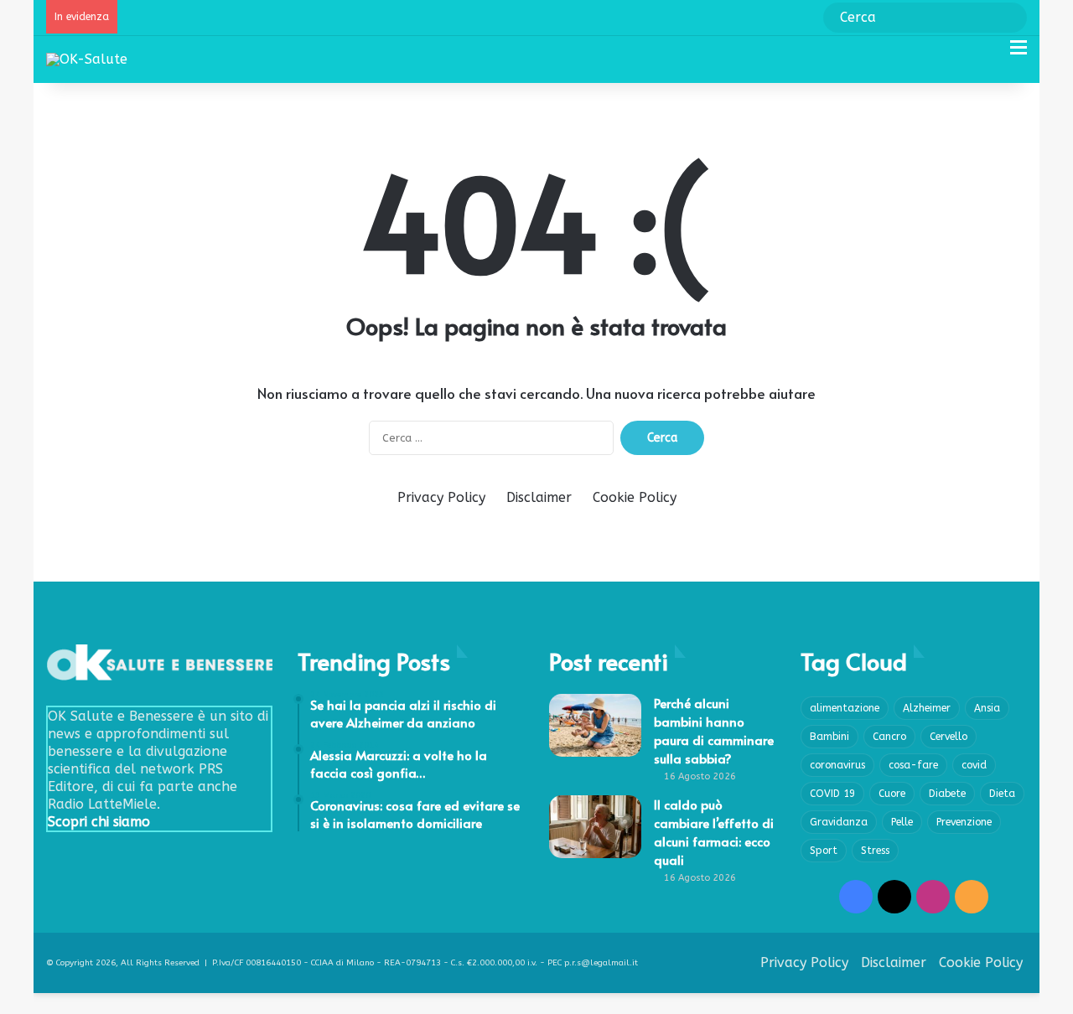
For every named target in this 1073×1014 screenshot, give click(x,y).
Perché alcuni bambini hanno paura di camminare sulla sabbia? (714, 730)
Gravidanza (839, 822)
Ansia (987, 708)
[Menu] (1018, 54)
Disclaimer (539, 497)
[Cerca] (989, 54)
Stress (875, 850)
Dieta (1002, 793)
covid (974, 765)
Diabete (947, 793)
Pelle (902, 822)
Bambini (829, 736)
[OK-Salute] (86, 59)
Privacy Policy (441, 497)
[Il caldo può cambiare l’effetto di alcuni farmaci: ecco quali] (595, 826)
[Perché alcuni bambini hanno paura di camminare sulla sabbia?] (595, 725)
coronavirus (837, 765)
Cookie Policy (634, 497)
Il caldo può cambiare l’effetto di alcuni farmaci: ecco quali (714, 831)
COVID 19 (832, 793)
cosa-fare (913, 765)
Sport (823, 850)
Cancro (889, 736)
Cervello (948, 736)
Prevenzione (964, 822)
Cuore (892, 793)
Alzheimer (927, 708)
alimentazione (844, 708)
